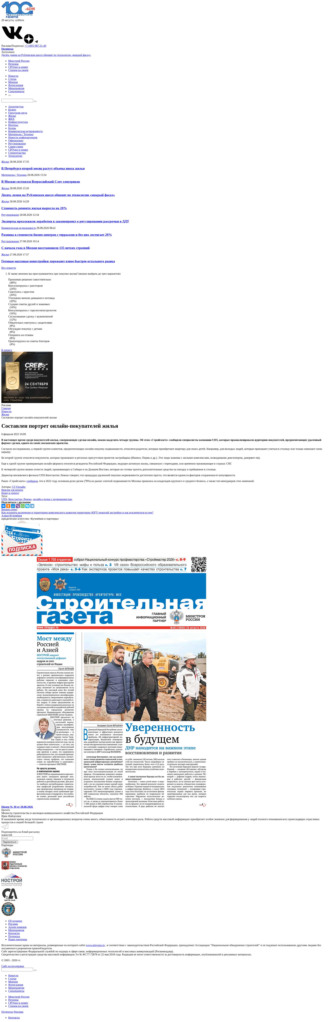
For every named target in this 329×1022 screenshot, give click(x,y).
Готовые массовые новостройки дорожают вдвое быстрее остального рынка (58, 261)
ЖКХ (11, 118)
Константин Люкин (20, 499)
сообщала (32, 481)
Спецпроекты (16, 990)
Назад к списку (10, 493)
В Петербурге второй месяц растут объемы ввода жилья (43, 168)
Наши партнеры (17, 939)
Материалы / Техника (20, 134)
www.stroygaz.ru (95, 945)
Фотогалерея (15, 984)
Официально (15, 140)
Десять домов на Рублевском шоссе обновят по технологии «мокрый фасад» (46, 55)
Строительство (17, 152)
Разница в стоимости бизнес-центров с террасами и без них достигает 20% (56, 234)
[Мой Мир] (13, 506)
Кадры (12, 128)
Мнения (13, 981)
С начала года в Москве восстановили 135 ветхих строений (45, 248)
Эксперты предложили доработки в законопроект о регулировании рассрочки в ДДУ (65, 221)
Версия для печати (12, 489)
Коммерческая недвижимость (25, 131)
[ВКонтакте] (3, 506)
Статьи (12, 978)
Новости (13, 975)
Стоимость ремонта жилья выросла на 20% (34, 208)
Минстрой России (18, 60)
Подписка (14, 936)
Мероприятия (16, 930)
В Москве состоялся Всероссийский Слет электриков (40, 181)
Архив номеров (17, 927)
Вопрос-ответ (9, 509)
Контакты (14, 933)
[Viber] (18, 506)
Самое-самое (15, 146)
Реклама (13, 924)
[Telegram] (32, 506)
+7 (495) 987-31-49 (35, 45)
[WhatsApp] (23, 506)
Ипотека (13, 125)
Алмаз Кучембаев (11, 515)
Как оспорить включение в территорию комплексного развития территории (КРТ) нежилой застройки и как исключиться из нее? (77, 512)
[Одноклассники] (8, 506)
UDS (4, 499)
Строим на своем (18, 70)
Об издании (15, 920)
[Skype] (27, 506)
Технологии (15, 155)
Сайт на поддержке (12, 966)
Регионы (13, 63)
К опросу (6, 350)
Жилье (12, 115)
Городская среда (17, 112)
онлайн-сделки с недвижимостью (52, 499)
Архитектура (15, 106)
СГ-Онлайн (19, 486)
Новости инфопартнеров (22, 137)
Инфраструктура (18, 122)
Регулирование (17, 143)
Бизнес (12, 109)
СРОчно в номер (18, 67)
